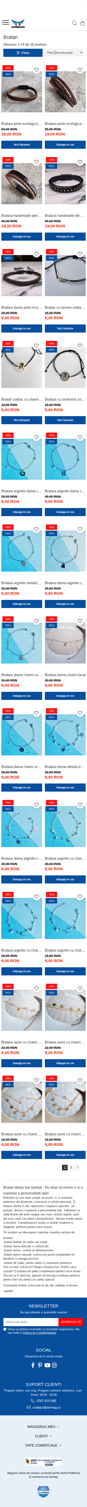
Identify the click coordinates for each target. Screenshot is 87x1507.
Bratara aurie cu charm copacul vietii (65, 1042)
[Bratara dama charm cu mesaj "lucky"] (21, 643)
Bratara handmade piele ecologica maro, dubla (21, 216)
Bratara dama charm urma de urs (21, 767)
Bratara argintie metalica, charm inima (21, 583)
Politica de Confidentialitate (39, 1332)
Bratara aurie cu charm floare (21, 1134)
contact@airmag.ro (46, 1407)
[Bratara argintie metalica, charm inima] (21, 551)
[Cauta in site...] (74, 23)
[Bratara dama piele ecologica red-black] (21, 275)
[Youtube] (47, 1365)
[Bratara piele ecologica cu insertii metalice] (21, 92)
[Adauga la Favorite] (36, 70)
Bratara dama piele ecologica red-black (21, 307)
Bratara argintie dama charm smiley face (65, 491)
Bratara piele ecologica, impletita (65, 124)
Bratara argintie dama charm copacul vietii (21, 491)
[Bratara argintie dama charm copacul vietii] (21, 459)
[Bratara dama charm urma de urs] (21, 735)
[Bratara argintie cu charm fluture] (65, 826)
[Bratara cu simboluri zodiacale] (65, 367)
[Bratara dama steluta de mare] (65, 735)
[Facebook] (32, 1365)
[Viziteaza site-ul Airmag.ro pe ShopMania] (43, 1492)
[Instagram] (54, 1365)
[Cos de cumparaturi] (82, 23)
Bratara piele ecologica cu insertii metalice (21, 124)
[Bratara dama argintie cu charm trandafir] (21, 826)
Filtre (24, 53)
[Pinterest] (40, 1365)
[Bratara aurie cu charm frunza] (21, 1010)
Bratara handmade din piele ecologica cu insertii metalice (65, 216)
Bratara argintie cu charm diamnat (65, 950)
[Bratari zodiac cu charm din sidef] (21, 367)
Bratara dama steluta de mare (65, 767)
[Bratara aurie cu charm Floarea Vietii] (65, 1102)
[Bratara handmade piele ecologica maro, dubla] (21, 183)
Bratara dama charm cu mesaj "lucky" (21, 675)
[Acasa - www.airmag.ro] (29, 23)
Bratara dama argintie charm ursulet (65, 583)
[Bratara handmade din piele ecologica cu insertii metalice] (65, 183)
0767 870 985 (46, 1401)
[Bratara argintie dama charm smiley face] (65, 459)
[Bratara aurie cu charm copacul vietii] (65, 1010)
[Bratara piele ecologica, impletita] (65, 92)
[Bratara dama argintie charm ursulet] (65, 551)
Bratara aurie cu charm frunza (21, 1042)
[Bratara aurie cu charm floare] (21, 1102)
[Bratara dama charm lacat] (65, 643)
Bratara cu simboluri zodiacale (65, 399)
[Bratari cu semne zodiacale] (65, 275)
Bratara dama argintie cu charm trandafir (21, 858)
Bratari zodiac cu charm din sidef (21, 399)
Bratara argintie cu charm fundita (21, 950)
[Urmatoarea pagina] (77, 1167)
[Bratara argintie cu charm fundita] (21, 918)
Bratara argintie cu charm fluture (65, 858)
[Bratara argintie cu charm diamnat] (65, 918)
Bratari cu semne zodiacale (65, 307)
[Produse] (6, 23)
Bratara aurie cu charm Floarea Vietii (65, 1134)
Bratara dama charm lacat (65, 675)
